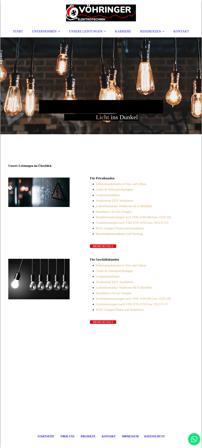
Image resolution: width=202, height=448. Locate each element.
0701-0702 (140, 222)
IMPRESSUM (130, 436)
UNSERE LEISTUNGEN (86, 31)
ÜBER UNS (67, 436)
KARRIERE (123, 31)
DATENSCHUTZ (154, 436)
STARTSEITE (45, 436)
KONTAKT (181, 31)
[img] (101, 13)
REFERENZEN (150, 31)
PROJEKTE (88, 436)
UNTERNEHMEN (44, 31)
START (18, 31)
